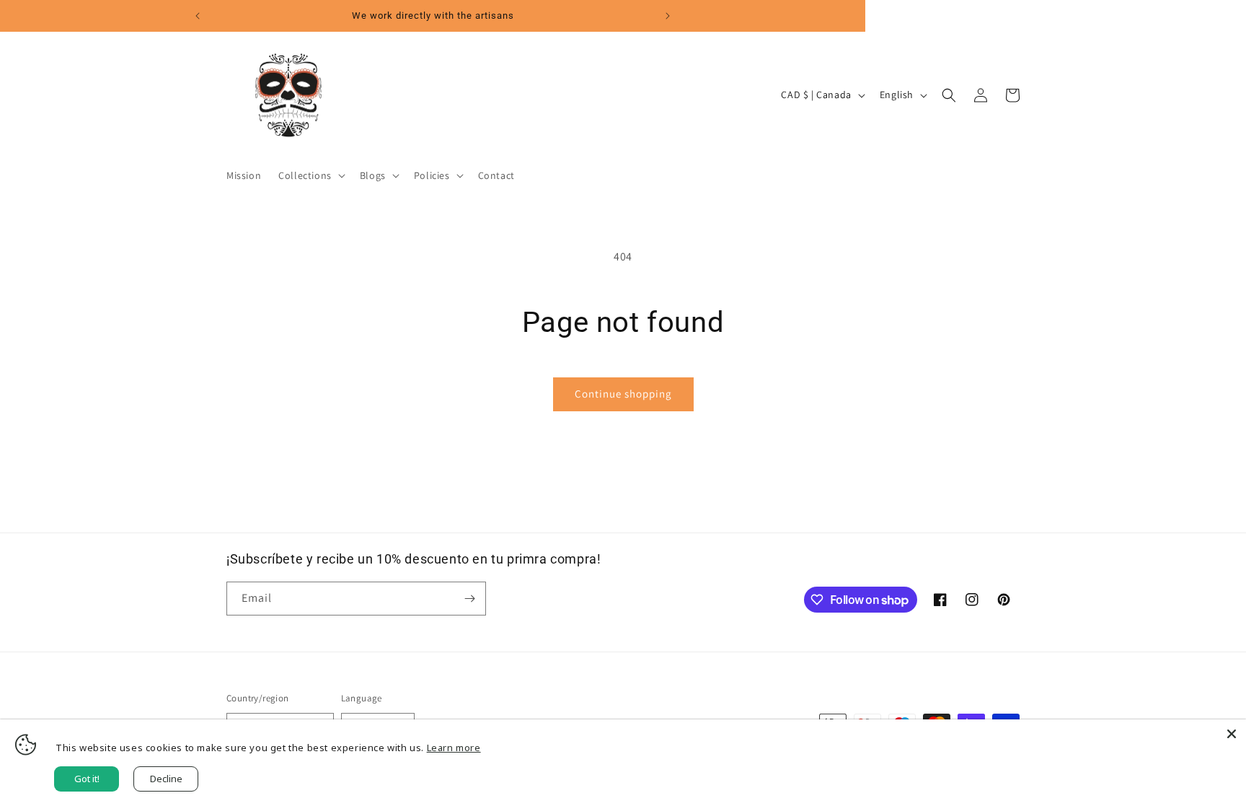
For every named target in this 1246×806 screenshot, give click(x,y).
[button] (310, 175)
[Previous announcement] (197, 16)
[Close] (1231, 734)
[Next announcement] (668, 16)
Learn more (454, 747)
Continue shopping (623, 393)
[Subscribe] (469, 599)
